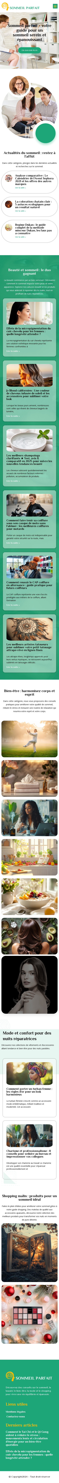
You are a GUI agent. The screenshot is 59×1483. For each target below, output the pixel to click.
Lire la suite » (20, 188)
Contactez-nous (15, 1417)
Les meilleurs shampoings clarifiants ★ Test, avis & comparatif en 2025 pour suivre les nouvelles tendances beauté (29, 460)
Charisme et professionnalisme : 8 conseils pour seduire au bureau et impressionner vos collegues (28, 1154)
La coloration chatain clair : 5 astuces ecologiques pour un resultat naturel (33, 205)
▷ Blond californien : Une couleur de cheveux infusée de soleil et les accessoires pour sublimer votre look (28, 395)
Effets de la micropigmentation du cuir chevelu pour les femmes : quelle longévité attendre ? (28, 332)
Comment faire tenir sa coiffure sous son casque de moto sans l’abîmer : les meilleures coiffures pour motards (27, 525)
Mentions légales (15, 1412)
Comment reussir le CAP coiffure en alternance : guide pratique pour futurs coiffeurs (29, 585)
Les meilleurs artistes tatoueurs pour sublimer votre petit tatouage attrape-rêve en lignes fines (28, 648)
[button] (55, 6)
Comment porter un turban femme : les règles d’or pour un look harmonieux (29, 1092)
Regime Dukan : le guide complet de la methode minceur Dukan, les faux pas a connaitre (33, 229)
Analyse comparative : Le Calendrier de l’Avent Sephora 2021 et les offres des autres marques (34, 180)
